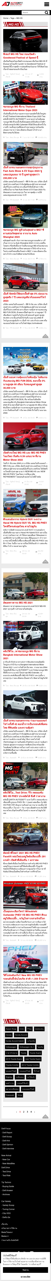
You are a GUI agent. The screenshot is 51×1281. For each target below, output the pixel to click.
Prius (29, 1028)
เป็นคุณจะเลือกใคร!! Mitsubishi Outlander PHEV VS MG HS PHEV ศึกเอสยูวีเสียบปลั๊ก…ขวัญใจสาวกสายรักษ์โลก (25, 914)
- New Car (5, 1159)
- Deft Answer (7, 1190)
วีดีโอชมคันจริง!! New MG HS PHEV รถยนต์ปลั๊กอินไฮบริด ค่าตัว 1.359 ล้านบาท (25, 976)
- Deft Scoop (6, 1136)
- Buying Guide (7, 1186)
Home (5, 18)
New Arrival (6, 1155)
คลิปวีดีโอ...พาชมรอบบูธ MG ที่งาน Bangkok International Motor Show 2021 (22, 654)
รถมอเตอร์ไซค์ (28, 1089)
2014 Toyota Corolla (30, 1065)
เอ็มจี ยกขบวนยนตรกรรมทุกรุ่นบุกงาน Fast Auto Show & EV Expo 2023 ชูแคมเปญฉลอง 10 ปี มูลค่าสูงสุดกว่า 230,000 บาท (23, 173)
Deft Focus (6, 1128)
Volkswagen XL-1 (27, 1047)
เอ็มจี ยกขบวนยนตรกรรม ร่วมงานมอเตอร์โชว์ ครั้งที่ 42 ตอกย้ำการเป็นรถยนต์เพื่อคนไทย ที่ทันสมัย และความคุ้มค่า (25, 724)
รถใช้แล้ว (31, 1077)
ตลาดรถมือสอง (12, 1089)
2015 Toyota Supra (14, 1059)
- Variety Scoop (7, 1205)
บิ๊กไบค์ (37, 1071)
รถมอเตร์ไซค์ (24, 1071)
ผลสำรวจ (10, 1083)
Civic (22, 1028)
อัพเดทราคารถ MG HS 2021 (18, 602)
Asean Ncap (11, 1028)
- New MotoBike (8, 1163)
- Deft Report (6, 1132)
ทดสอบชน (39, 1028)
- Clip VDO (6, 1213)
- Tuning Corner (8, 1209)
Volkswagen (11, 1047)
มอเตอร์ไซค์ (11, 1071)
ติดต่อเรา (5, 1236)
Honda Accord (21, 1034)
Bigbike (9, 1077)
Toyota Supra (35, 1053)
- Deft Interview (7, 1148)
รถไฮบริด (31, 1041)
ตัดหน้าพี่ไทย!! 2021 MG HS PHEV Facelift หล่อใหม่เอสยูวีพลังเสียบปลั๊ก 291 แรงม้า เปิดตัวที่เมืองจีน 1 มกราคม (24, 856)
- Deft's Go (5, 1217)
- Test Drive (6, 1171)
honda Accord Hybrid (15, 1041)
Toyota (23, 1053)
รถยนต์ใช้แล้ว (22, 1083)
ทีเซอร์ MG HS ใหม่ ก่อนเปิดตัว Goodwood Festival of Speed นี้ (20, 55)
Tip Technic (6, 1182)
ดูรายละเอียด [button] (25, 1277)
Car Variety (6, 1201)
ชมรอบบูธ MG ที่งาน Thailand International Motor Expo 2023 (20, 108)
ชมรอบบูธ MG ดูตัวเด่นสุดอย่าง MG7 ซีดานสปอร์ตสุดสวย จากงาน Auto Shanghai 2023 (23, 233)
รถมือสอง (20, 1077)
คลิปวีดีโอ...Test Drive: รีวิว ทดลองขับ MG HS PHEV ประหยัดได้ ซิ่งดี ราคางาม (24, 794)
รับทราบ (26, 1270)
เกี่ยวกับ (4, 1224)
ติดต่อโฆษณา (7, 1232)
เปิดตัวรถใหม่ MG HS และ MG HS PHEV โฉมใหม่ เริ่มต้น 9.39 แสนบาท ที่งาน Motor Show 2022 (24, 456)
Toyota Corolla (12, 1065)
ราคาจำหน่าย (11, 1053)
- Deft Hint (5, 1140)
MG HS (19, 18)
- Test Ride (5, 1175)
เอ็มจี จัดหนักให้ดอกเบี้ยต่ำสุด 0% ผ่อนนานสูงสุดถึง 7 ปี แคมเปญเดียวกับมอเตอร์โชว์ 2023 (25, 297)
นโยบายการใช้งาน (9, 1228)
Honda (9, 1034)
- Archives (5, 1194)
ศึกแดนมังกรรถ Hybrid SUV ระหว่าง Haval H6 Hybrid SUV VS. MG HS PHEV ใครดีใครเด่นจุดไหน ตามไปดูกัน (25, 522)
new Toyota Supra (33, 1059)
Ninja (20, 1095)
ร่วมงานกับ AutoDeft (9, 1240)
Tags (12, 18)
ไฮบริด (40, 1047)
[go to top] (45, 336)
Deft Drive (5, 1167)
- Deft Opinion (7, 1144)
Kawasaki (10, 1095)
